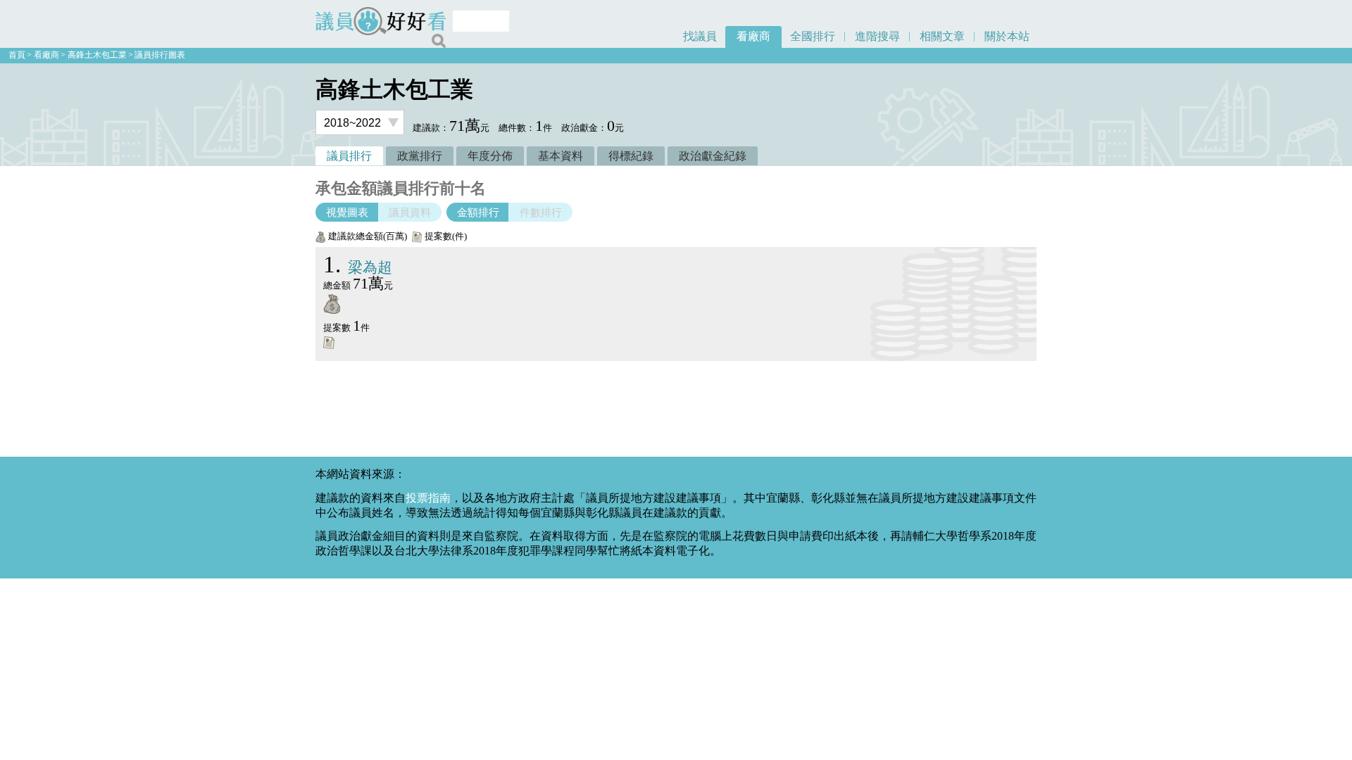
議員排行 (349, 156)
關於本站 (1006, 36)
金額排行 (478, 212)
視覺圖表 (347, 212)
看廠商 (753, 36)
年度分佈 (490, 156)
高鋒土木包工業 (97, 55)
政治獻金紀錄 (712, 156)
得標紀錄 (630, 156)
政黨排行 (419, 156)
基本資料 (560, 156)
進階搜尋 (877, 36)
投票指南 (428, 498)
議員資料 (410, 212)
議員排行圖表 (159, 55)
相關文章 (942, 36)
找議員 (700, 36)
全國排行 (812, 36)
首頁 (16, 55)
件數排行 (541, 212)
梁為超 (357, 267)
